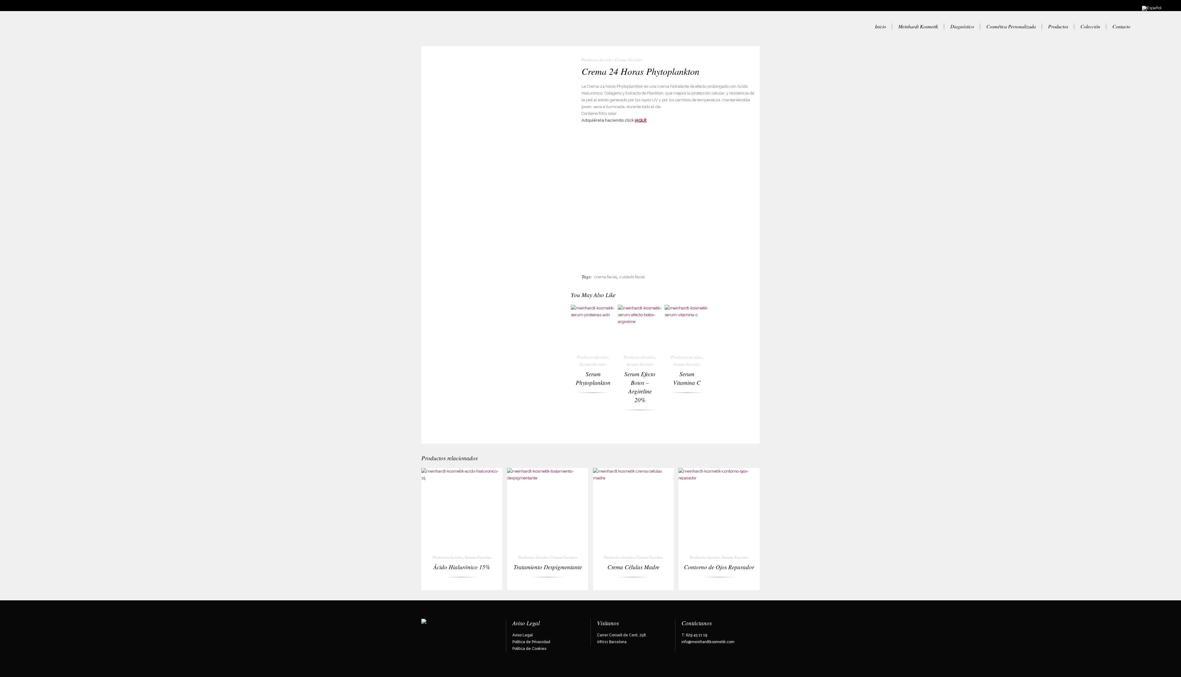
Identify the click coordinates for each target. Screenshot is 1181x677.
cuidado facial (632, 277)
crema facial (605, 277)
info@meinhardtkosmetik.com (708, 642)
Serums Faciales (592, 364)
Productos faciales (597, 59)
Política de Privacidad (531, 642)
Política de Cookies (529, 649)
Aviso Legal (522, 635)
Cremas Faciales (628, 59)
